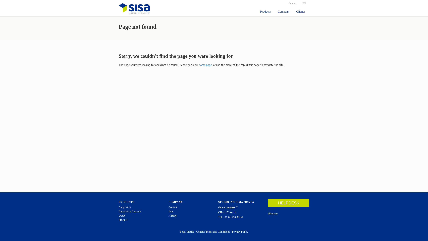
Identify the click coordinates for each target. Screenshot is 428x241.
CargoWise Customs (130, 211)
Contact (293, 3)
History (173, 215)
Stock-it (123, 219)
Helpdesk (288, 203)
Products (266, 11)
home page (205, 65)
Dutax (122, 215)
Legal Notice (187, 231)
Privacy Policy (240, 231)
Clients (301, 11)
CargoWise (125, 207)
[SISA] (134, 8)
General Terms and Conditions (213, 231)
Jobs (171, 211)
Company (284, 11)
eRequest (273, 213)
